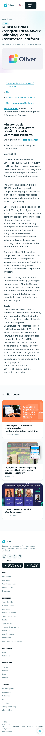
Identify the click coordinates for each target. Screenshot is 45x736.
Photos (9, 92)
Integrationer (7, 587)
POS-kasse (6, 577)
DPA (3, 699)
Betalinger (6, 580)
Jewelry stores (8, 634)
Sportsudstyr (7, 623)
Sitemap (16, 726)
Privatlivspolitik (8, 689)
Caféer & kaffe (8, 606)
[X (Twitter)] (4, 556)
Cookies (5, 703)
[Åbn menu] (39, 5)
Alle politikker (7, 710)
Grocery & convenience (12, 627)
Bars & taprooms (9, 613)
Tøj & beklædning (9, 616)
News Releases (11, 108)
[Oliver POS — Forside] (9, 5)
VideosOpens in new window (20, 97)
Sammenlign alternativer (12, 641)
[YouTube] (9, 556)
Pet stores (6, 630)
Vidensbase (7, 656)
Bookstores (6, 638)
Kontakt (5, 678)
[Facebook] (14, 556)
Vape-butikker (8, 602)
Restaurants (7, 609)
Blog (10, 19)
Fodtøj (4, 620)
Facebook (26, 139)
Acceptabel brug (9, 706)
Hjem (4, 19)
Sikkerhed (6, 696)
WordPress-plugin (9, 584)
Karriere (5, 670)
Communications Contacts (20, 103)
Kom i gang (29, 5)
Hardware (6, 591)
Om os (5, 667)
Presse (5, 674)
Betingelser (6, 692)
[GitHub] (20, 556)
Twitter (34, 139)
